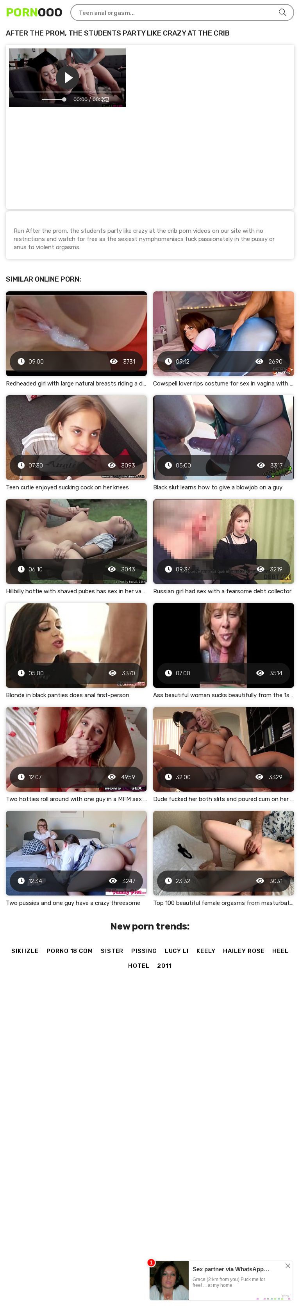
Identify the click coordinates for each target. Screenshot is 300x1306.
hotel (139, 965)
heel (280, 951)
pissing (144, 951)
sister (112, 951)
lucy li (177, 951)
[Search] (282, 12)
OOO (34, 12)
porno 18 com (69, 951)
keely (206, 951)
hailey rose (243, 951)
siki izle (25, 951)
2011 (164, 965)
